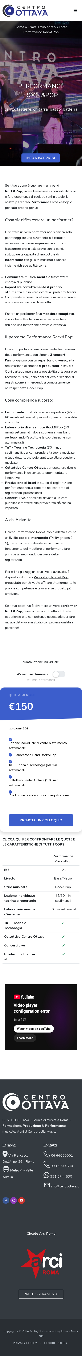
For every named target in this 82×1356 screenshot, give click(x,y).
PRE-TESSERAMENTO (41, 1294)
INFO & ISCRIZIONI (40, 158)
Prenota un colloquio (41, 820)
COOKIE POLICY (55, 1343)
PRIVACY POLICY (25, 1343)
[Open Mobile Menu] (75, 10)
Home (20, 27)
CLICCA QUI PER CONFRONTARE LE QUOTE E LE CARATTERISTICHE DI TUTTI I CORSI (39, 842)
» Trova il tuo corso (41, 27)
